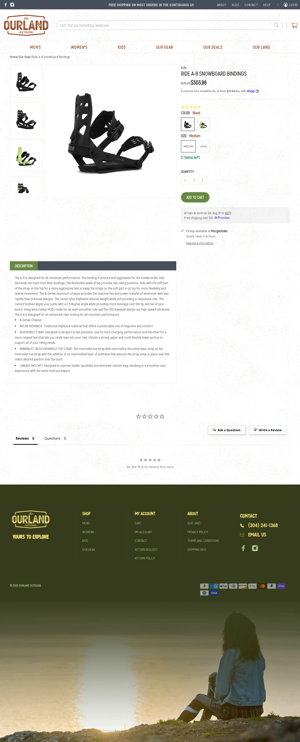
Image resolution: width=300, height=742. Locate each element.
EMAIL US (257, 535)
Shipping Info (197, 549)
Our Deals (213, 47)
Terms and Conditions (203, 540)
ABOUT (222, 5)
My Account (143, 532)
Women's (79, 47)
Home (14, 57)
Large (203, 146)
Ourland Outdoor (30, 585)
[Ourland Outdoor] (26, 25)
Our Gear (164, 47)
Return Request (146, 549)
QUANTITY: (188, 171)
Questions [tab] (52, 438)
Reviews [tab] (22, 438)
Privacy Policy (198, 532)
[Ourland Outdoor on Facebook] (6, 5)
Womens (88, 532)
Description (24, 266)
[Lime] (203, 124)
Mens (86, 523)
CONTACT (251, 5)
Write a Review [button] (270, 430)
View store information (200, 243)
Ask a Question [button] (229, 430)
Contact (141, 540)
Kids (122, 47)
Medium (188, 146)
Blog (235, 5)
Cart (138, 523)
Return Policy (145, 558)
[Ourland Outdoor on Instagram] (12, 5)
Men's (35, 47)
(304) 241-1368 (263, 525)
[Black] (188, 124)
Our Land (261, 47)
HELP (266, 5)
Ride (184, 67)
